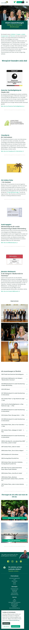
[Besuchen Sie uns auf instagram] (12, 561)
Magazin (14, 600)
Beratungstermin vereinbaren (14, 602)
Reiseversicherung (14, 594)
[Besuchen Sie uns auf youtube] (16, 561)
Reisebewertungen (14, 588)
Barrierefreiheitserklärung (14, 608)
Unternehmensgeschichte (14, 578)
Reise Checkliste (14, 593)
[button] (27, 2)
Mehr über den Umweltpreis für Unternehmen (11, 151)
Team (14, 579)
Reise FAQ (14, 591)
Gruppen (18, 34)
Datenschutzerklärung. (14, 620)
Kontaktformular (14, 605)
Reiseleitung (14, 590)
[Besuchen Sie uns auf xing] (20, 561)
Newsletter (14, 606)
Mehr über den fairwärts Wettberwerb (9, 291)
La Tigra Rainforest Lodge (13, 192)
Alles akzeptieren (15, 626)
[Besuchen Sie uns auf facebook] (8, 561)
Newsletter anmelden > (14, 571)
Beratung (19, 2)
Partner (14, 584)
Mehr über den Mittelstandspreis (8, 242)
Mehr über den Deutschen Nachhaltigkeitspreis (12, 106)
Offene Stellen (14, 581)
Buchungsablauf (14, 603)
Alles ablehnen (6, 626)
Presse (14, 582)
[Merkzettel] (15, 2)
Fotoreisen (12, 36)
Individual (13, 34)
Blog (14, 599)
